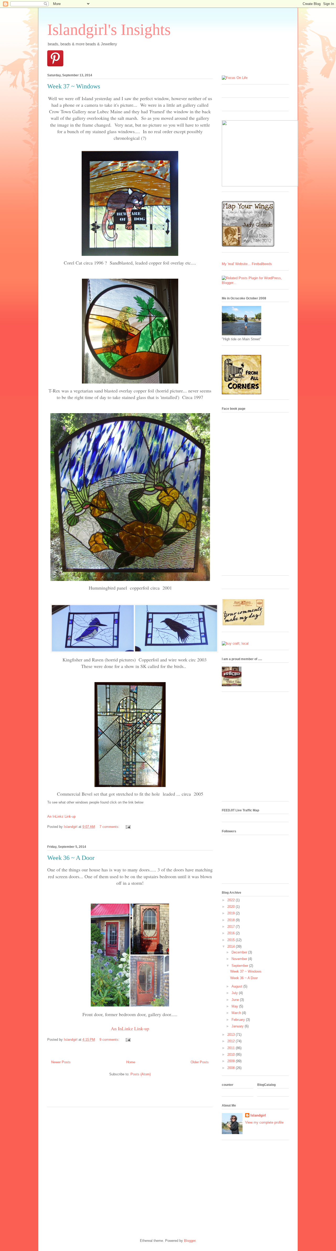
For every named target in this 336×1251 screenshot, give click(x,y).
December (240, 952)
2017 (231, 927)
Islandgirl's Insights (109, 29)
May (235, 1006)
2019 (231, 913)
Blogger (189, 1241)
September (240, 966)
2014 (231, 946)
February (239, 1020)
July (235, 993)
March (237, 1013)
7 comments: (109, 827)
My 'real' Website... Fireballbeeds (247, 264)
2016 (231, 933)
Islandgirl (258, 1115)
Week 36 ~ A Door (70, 857)
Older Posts (200, 1062)
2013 (231, 1035)
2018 (231, 920)
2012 (231, 1041)
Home (130, 1062)
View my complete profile (264, 1122)
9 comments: (109, 1040)
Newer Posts (61, 1062)
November (240, 959)
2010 (231, 1054)
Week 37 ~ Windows (73, 86)
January (238, 1026)
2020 (231, 907)
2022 (231, 900)
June (236, 1000)
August (237, 986)
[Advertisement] (108, 1094)
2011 (231, 1048)
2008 (231, 1068)
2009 (231, 1061)
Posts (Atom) (140, 1074)
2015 (231, 940)
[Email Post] (127, 827)
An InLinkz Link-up (61, 816)
